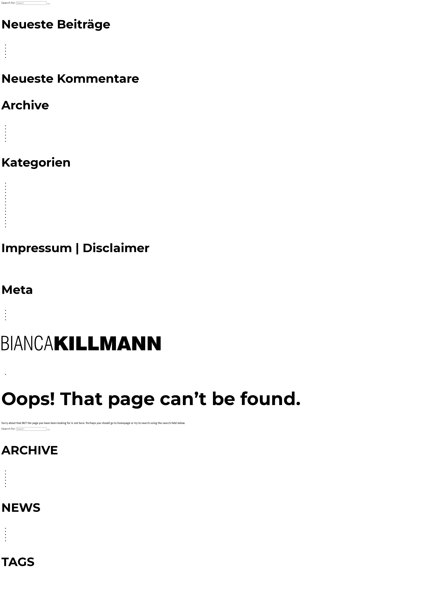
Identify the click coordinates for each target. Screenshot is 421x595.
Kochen (204, 584)
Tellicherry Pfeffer (390, 585)
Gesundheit (15, 201)
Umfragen (14, 226)
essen (96, 584)
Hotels (12, 208)
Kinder (195, 585)
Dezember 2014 (17, 138)
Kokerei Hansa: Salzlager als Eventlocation (34, 48)
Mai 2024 (13, 125)
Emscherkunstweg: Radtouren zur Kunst (32, 54)
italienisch (187, 585)
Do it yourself (64, 585)
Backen (12, 186)
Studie (377, 584)
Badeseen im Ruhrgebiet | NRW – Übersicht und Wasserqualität (46, 45)
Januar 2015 (15, 135)
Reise (11, 217)
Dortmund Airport (78, 585)
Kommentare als (20, 316)
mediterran (238, 585)
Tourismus (9, 589)
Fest (111, 585)
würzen (74, 589)
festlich (116, 585)
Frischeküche (126, 585)
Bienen (35, 585)
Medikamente (227, 585)
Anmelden (14, 310)
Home (12, 374)
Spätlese (367, 585)
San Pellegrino (347, 585)
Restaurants (15, 220)
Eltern (88, 585)
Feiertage (13, 195)
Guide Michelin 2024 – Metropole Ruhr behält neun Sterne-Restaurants (51, 51)
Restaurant (287, 584)
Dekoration (53, 585)
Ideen (165, 585)
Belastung (27, 585)
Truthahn (23, 589)
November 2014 (17, 141)
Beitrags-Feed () (20, 313)
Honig (160, 585)
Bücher (12, 192)
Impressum (8, 268)
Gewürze (13, 205)
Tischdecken (403, 585)
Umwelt (30, 589)
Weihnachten (59, 589)
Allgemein (14, 183)
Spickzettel (358, 585)
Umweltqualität (41, 589)
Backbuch (5, 585)
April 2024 (14, 128)
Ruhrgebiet (326, 584)
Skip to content (11, 368)
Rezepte (13, 223)
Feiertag (105, 585)
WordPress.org (17, 319)
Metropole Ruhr (256, 584)
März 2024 (14, 132)
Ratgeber (13, 214)
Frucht (135, 585)
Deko (46, 585)
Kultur (11, 211)
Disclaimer (22, 268)
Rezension (300, 585)
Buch (41, 585)
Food (11, 198)
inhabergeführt (175, 585)
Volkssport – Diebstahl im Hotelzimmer (31, 57)
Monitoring (273, 585)
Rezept (309, 585)
